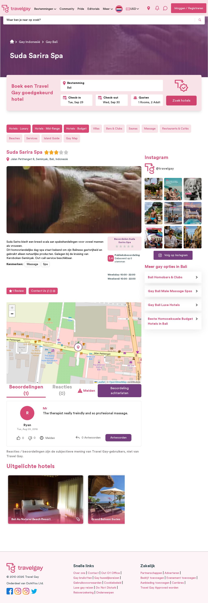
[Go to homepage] (16, 8)
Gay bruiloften (82, 578)
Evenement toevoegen (181, 578)
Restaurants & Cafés (175, 128)
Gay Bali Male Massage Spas (170, 291)
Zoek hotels (181, 100)
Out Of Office (110, 573)
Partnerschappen (151, 573)
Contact (93, 573)
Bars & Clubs (114, 128)
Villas (96, 128)
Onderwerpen (105, 592)
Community (67, 9)
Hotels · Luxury (18, 128)
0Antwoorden (91, 437)
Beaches (14, 138)
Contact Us (38, 290)
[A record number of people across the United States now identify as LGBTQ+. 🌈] (153, 237)
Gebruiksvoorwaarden (87, 582)
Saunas (133, 128)
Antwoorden (118, 437)
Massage (150, 128)
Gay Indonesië (29, 42)
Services (31, 138)
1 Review (18, 290)
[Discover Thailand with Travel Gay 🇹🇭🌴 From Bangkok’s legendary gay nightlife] (153, 213)
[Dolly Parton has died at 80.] (193, 189)
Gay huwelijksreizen (106, 578)
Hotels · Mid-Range (47, 128)
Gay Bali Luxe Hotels (164, 305)
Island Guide (52, 138)
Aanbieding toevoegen (154, 582)
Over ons (79, 573)
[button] (78, 347)
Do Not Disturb (106, 587)
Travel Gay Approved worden (159, 587)
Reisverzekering (83, 592)
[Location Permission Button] (148, 8)
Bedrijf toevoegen (152, 578)
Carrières (178, 582)
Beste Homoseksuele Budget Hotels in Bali (170, 321)
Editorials (93, 9)
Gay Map (72, 138)
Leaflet (101, 382)
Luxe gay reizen (83, 587)
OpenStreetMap (118, 382)
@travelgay (165, 168)
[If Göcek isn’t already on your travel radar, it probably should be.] (153, 189)
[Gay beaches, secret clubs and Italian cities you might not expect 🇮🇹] (173, 189)
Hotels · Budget (76, 128)
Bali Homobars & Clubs (165, 277)
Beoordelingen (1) (26, 390)
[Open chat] (165, 8)
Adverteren (172, 573)
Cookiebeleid (112, 582)
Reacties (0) (62, 390)
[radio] (46, 152)
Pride (80, 9)
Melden (88, 390)
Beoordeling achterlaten (119, 391)
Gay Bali (52, 42)
